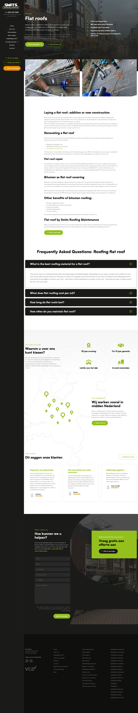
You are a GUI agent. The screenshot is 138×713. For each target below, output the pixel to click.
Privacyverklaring (59, 669)
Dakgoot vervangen (88, 666)
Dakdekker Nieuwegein (117, 672)
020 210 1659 (57, 549)
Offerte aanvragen (59, 658)
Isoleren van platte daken (89, 675)
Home (12, 26)
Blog (55, 672)
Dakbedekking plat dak (89, 663)
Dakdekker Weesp (116, 680)
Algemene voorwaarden (61, 666)
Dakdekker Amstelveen (117, 652)
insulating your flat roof (56, 148)
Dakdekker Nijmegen (117, 692)
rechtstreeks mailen (41, 551)
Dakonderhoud (86, 658)
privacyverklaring (65, 610)
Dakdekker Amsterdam (117, 649)
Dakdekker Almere (116, 695)
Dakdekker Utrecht (116, 675)
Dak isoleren (85, 661)
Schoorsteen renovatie (89, 686)
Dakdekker (114, 683)
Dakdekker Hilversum (117, 661)
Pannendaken (12, 32)
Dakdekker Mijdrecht (117, 669)
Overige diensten (10, 42)
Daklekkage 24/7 (12, 38)
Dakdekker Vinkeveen (117, 678)
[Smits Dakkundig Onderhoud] (10, 6)
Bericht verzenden (62, 616)
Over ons (12, 29)
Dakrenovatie (86, 672)
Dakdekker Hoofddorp (117, 663)
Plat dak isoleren (87, 680)
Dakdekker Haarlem (116, 666)
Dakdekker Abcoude (117, 655)
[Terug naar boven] (135, 710)
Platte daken (12, 35)
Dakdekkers (114, 686)
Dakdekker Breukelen (117, 658)
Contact (12, 48)
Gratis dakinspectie (88, 649)
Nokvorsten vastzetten (89, 678)
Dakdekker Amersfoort (117, 697)
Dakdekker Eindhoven (117, 689)
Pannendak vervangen (88, 683)
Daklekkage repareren (88, 669)
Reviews (12, 45)
